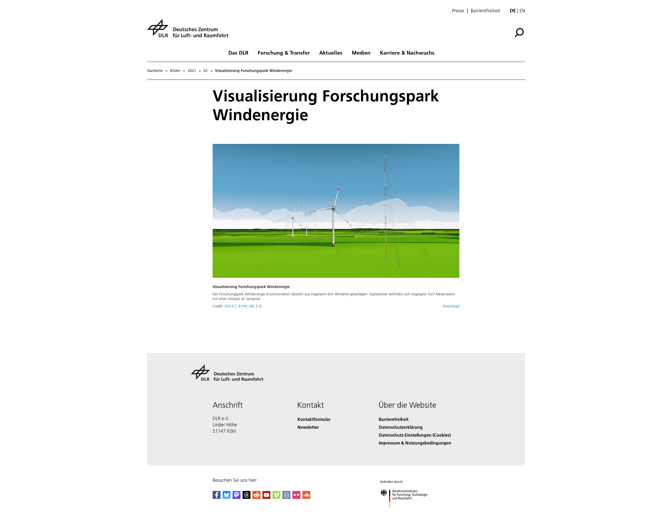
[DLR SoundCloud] (306, 497)
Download (451, 306)
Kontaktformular (313, 419)
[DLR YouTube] (266, 497)
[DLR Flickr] (296, 497)
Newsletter (308, 427)
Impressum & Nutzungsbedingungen (415, 443)
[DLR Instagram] (286, 497)
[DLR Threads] (246, 497)
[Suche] (519, 32)
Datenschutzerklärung (401, 427)
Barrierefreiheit (485, 11)
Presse (458, 11)
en (522, 11)
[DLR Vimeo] (276, 497)
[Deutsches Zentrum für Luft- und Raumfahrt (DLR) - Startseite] (190, 31)
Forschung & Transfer (284, 52)
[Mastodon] (236, 497)
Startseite (155, 70)
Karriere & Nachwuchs (407, 52)
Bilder (175, 70)
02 (205, 70)
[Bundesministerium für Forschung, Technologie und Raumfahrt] (409, 513)
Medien (361, 52)
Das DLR (238, 52)
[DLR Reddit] (256, 497)
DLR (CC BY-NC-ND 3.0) (243, 306)
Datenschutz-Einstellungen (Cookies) (415, 435)
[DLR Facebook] (216, 497)
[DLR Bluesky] (226, 497)
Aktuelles (330, 52)
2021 (192, 70)
